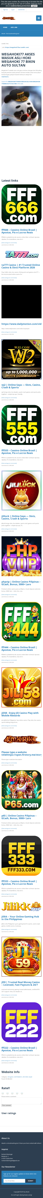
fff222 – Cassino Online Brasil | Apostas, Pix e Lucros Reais (19, 1049)
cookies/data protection (20, 6)
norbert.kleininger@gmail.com (11, 1160)
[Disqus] (22, 151)
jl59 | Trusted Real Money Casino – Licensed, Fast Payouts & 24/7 (21, 983)
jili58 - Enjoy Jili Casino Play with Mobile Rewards (20, 714)
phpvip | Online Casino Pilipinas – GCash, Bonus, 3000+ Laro (21, 583)
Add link (14, 27)
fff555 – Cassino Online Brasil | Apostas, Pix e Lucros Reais (19, 452)
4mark (27, 1192)
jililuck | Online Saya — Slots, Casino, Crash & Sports (19, 517)
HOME (5, 27)
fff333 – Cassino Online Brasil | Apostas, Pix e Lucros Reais (19, 882)
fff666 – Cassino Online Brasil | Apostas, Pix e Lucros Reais (19, 231)
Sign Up (5, 9)
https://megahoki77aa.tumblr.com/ (17, 47)
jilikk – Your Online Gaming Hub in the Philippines (20, 918)
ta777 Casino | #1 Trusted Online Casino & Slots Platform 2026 (21, 266)
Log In (13, 9)
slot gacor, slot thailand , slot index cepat (20, 1077)
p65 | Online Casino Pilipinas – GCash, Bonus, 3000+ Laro (19, 817)
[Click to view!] (22, 106)
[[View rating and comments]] (9, 242)
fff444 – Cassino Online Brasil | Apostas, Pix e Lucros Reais (19, 648)
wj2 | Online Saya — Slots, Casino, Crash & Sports (21, 386)
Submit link (21, 9)
